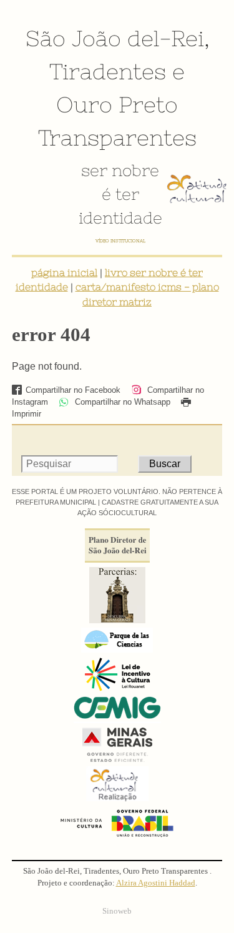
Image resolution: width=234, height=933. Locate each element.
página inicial (64, 272)
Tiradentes (107, 71)
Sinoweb (117, 911)
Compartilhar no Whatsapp (121, 402)
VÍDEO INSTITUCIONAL (120, 241)
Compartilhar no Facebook (73, 390)
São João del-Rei (115, 38)
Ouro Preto (117, 104)
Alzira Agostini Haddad (155, 883)
